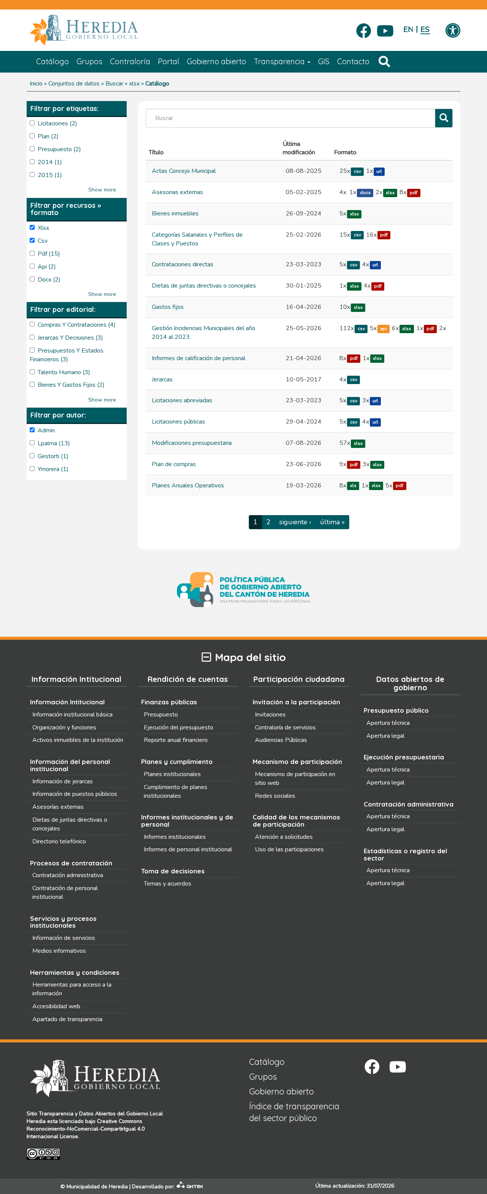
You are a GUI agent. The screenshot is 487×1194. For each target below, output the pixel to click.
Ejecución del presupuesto (178, 727)
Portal (168, 61)
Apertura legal (385, 736)
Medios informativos (59, 951)
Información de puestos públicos (74, 794)
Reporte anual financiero (176, 740)
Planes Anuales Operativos (188, 485)
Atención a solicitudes (284, 837)
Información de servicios (63, 938)
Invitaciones (270, 714)
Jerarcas (162, 379)
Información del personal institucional (70, 765)
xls (353, 486)
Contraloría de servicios (285, 727)
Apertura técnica (388, 723)
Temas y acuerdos (167, 883)
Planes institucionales (172, 774)
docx (365, 193)
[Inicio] (95, 30)
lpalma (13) (54, 443)
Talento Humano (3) (64, 372)
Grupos (89, 61)
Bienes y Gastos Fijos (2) (71, 385)
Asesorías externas (58, 807)
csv (357, 171)
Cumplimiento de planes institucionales (175, 791)
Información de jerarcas (62, 781)
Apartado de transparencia (67, 1019)
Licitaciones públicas (178, 422)
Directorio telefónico (59, 841)
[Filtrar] (444, 118)
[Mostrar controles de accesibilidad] (452, 31)
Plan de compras (174, 464)
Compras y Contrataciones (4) (77, 325)
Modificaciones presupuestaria (192, 443)
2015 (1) (50, 175)
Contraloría (130, 61)
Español (425, 29)
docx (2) (49, 279)
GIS (323, 61)
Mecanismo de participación (297, 761)
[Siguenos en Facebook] (363, 28)
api (383, 329)
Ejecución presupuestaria (404, 757)
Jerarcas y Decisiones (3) (70, 338)
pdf (413, 193)
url (379, 171)
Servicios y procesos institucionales (63, 922)
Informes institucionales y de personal (187, 820)
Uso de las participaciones (289, 849)
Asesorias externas (177, 192)
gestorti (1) (53, 456)
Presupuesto (161, 714)
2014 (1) (50, 162)
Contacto (353, 61)
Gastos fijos (168, 307)
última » (332, 522)
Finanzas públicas (169, 702)
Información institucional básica (72, 714)
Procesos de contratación (71, 863)
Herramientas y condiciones (74, 972)
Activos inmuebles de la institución (77, 740)
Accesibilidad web (56, 1006)
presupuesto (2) (59, 149)
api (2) (47, 267)
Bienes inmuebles (175, 213)
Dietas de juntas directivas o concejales (204, 285)
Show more (102, 189)
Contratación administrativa (67, 875)
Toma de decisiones (173, 871)
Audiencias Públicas (281, 740)
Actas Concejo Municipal (184, 171)
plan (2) (48, 136)
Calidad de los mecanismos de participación (296, 820)
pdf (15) (49, 254)
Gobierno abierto (216, 61)
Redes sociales (275, 796)
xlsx (390, 193)
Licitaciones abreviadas (182, 400)
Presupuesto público (396, 710)
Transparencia (280, 61)
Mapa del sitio (250, 657)
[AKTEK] (190, 1186)
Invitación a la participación (296, 702)
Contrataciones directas (182, 264)
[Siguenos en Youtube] (385, 28)
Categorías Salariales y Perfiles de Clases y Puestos (197, 239)
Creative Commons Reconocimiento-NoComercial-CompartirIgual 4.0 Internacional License (86, 1129)
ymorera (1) (53, 469)
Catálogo (52, 61)
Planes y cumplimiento (177, 761)
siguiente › (295, 522)
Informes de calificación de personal (198, 358)
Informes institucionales (175, 837)
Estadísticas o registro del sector (405, 854)
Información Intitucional (67, 702)
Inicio (36, 83)
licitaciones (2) (57, 123)
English (408, 29)
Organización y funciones (64, 727)
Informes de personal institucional (188, 849)
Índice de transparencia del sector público (294, 1112)
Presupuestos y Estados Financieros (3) (66, 355)
